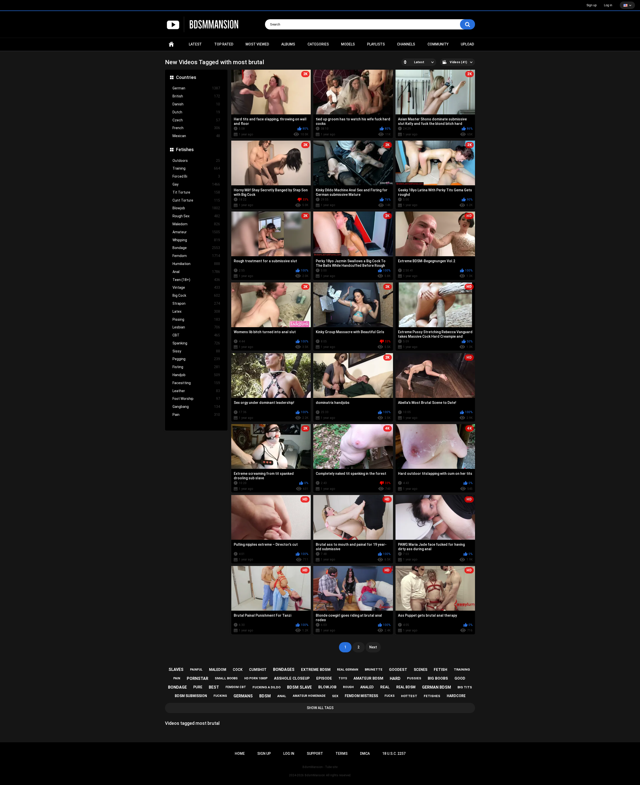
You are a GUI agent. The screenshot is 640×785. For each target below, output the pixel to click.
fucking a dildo (266, 687)
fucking (220, 696)
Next (373, 647)
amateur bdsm (368, 678)
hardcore (456, 696)
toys (342, 678)
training (462, 669)
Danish (196, 104)
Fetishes (185, 149)
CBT (196, 335)
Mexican (196, 136)
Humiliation (196, 264)
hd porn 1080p (256, 678)
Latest (195, 44)
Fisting (196, 367)
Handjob (196, 375)
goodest (398, 669)
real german (347, 669)
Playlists (376, 44)
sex (335, 696)
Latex (196, 311)
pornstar (197, 678)
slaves (176, 669)
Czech (196, 120)
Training (196, 168)
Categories (318, 44)
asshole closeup (292, 678)
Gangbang (196, 407)
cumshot (257, 670)
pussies (414, 678)
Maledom (196, 224)
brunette (373, 669)
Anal (196, 272)
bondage (177, 687)
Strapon (196, 303)
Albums (288, 44)
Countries (186, 77)
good (459, 678)
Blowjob (196, 208)
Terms (342, 754)
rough (348, 687)
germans (243, 696)
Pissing (196, 319)
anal (281, 696)
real (385, 687)
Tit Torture (196, 192)
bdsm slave (299, 687)
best (214, 687)
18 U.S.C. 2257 (394, 754)
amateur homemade (309, 696)
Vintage (196, 287)
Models (348, 44)
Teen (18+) (196, 280)
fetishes (432, 696)
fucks (389, 696)
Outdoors (196, 161)
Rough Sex (196, 216)
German (196, 88)
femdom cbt (236, 687)
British (196, 96)
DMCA (365, 754)
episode (324, 678)
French (196, 128)
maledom (217, 670)
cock (237, 670)
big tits (465, 687)
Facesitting (196, 383)
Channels (406, 44)
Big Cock (196, 295)
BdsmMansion (315, 775)
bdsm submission (191, 696)
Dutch (196, 112)
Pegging (196, 359)
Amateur (196, 232)
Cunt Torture (196, 200)
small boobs (226, 678)
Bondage (196, 248)
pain (176, 678)
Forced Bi (196, 176)
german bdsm (436, 687)
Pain (196, 415)
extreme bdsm (315, 669)
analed (367, 687)
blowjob (327, 687)
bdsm (265, 696)
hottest (409, 696)
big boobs (438, 678)
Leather (196, 391)
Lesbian (196, 327)
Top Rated (223, 44)
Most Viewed (257, 44)
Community (438, 44)
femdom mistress (361, 696)
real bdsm (406, 687)
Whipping (196, 240)
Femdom (196, 256)
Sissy (196, 351)
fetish (440, 669)
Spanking (196, 343)
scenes (420, 670)
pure (197, 687)
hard (395, 678)
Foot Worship (196, 399)
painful (196, 669)
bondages (283, 669)
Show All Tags (320, 708)
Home (171, 44)
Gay (196, 184)
